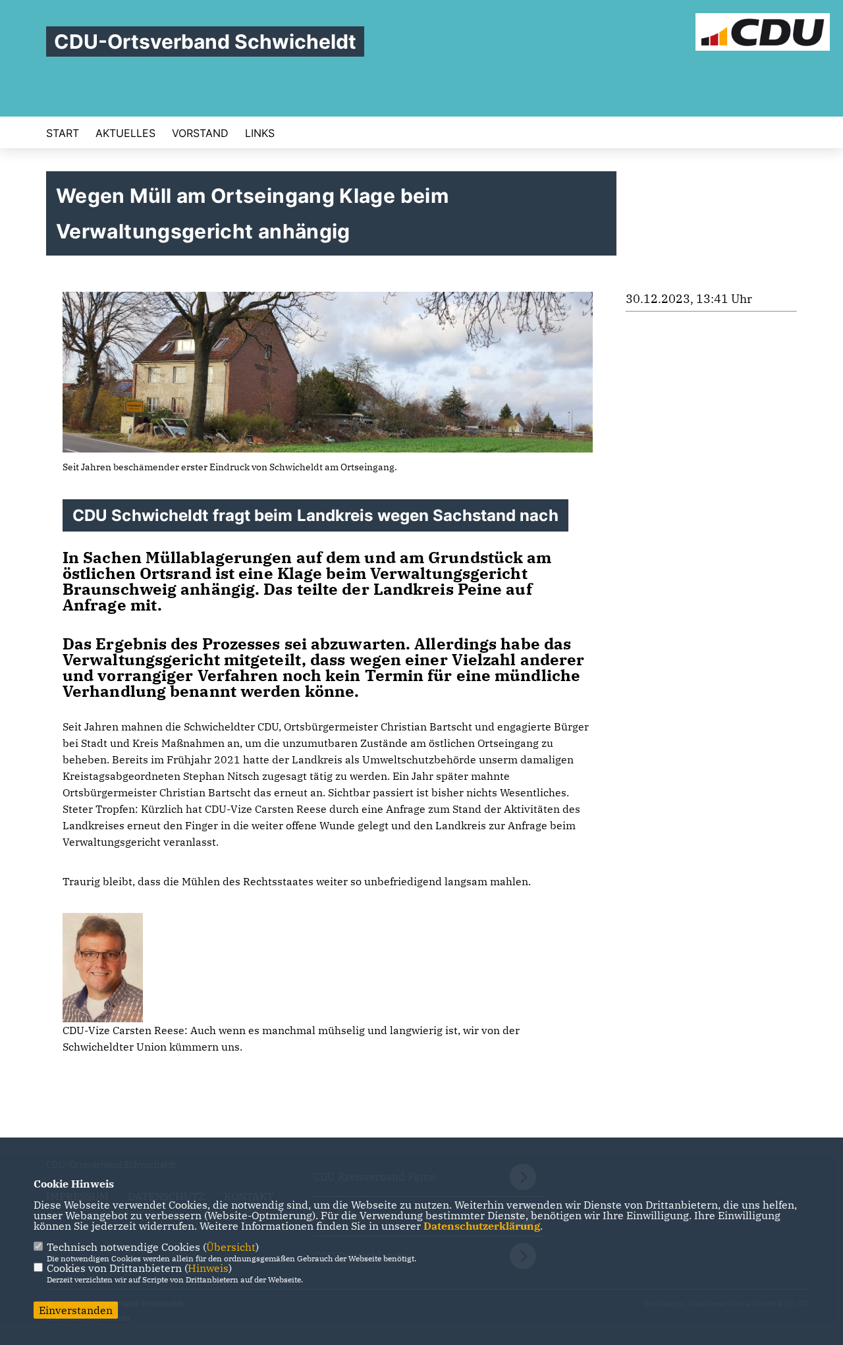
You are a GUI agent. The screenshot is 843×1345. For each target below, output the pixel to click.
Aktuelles (125, 133)
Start (62, 133)
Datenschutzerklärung (481, 1225)
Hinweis (208, 1268)
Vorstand (200, 133)
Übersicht (231, 1246)
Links (260, 133)
